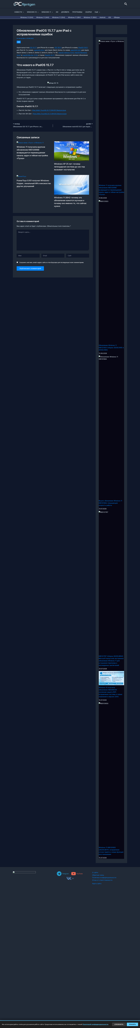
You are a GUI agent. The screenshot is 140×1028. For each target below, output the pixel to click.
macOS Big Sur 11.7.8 (30, 55)
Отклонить (118, 1024)
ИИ (57, 12)
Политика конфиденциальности (104, 877)
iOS (109, 17)
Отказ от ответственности (102, 880)
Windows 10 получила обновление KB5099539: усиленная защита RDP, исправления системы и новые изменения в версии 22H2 (110, 692)
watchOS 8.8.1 (76, 50)
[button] (125, 4)
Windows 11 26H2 (90, 17)
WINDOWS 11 (46, 12)
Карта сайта (96, 883)
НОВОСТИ (18, 12)
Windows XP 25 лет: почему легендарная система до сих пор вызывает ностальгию (69, 167)
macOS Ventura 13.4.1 (66, 53)
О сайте (95, 872)
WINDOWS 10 (32, 12)
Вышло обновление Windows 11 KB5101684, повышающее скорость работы (110, 503)
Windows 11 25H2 (58, 17)
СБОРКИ (88, 12)
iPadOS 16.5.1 (83, 47)
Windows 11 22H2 (26, 17)
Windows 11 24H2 (42, 17)
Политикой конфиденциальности (95, 1024)
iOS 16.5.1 (58, 47)
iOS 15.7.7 (33, 47)
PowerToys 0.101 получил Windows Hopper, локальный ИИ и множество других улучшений (34, 183)
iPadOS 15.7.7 (49, 55)
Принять (132, 1024)
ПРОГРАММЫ (77, 12)
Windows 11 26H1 (74, 17)
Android (102, 17)
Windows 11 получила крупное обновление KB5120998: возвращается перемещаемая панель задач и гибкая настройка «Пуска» (32, 153)
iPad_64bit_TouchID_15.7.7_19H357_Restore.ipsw (49, 110)
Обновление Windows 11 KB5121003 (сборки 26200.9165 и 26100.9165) (111, 347)
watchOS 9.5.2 (39, 50)
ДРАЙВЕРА (65, 12)
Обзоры (117, 17)
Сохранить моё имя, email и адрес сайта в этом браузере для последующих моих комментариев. (51, 262)
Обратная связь (98, 875)
